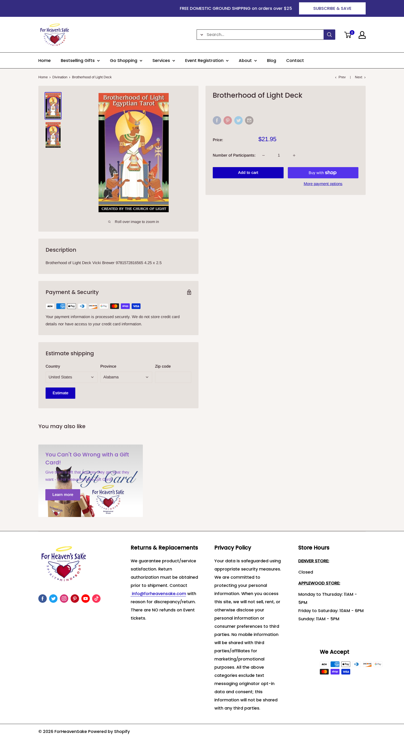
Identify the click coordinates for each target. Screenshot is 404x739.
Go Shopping (123, 60)
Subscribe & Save (332, 8)
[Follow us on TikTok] (96, 598)
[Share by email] (249, 120)
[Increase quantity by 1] (294, 155)
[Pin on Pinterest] (228, 120)
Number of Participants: (234, 155)
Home (44, 60)
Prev (342, 77)
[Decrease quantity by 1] (263, 155)
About (245, 60)
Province (108, 366)
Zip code (163, 366)
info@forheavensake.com (158, 593)
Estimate (60, 393)
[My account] (362, 35)
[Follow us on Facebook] (42, 598)
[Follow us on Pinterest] (75, 598)
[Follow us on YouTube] (85, 598)
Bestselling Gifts (78, 60)
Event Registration (204, 60)
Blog (271, 60)
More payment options (323, 184)
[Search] (329, 34)
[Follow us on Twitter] (53, 598)
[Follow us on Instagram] (64, 598)
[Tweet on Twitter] (238, 120)
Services (161, 60)
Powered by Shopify (109, 731)
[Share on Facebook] (217, 120)
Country (53, 366)
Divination (59, 77)
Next (358, 77)
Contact (295, 60)
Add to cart (248, 172)
